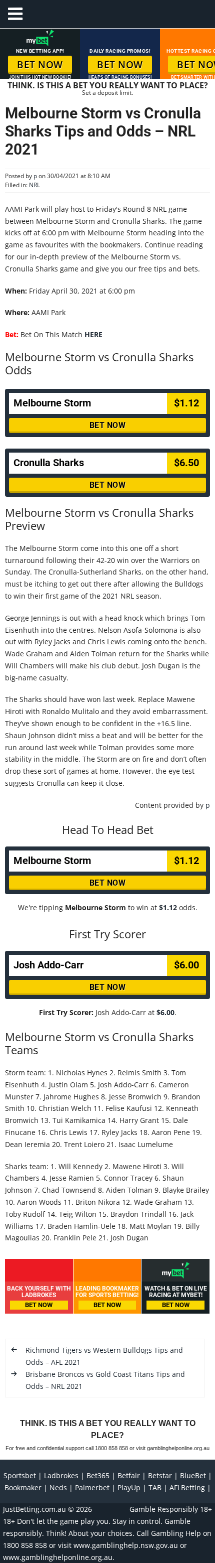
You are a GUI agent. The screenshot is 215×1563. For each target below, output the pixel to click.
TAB (155, 1487)
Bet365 (98, 1475)
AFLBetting (187, 1487)
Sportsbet (20, 1475)
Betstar (160, 1475)
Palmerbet (92, 1487)
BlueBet (193, 1475)
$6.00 (165, 1012)
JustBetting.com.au (34, 1509)
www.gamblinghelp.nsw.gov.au (126, 1545)
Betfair (129, 1475)
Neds (58, 1487)
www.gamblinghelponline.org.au (57, 1557)
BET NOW (40, 64)
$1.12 (168, 907)
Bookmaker (23, 1487)
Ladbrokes (61, 1475)
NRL (34, 185)
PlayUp (129, 1487)
